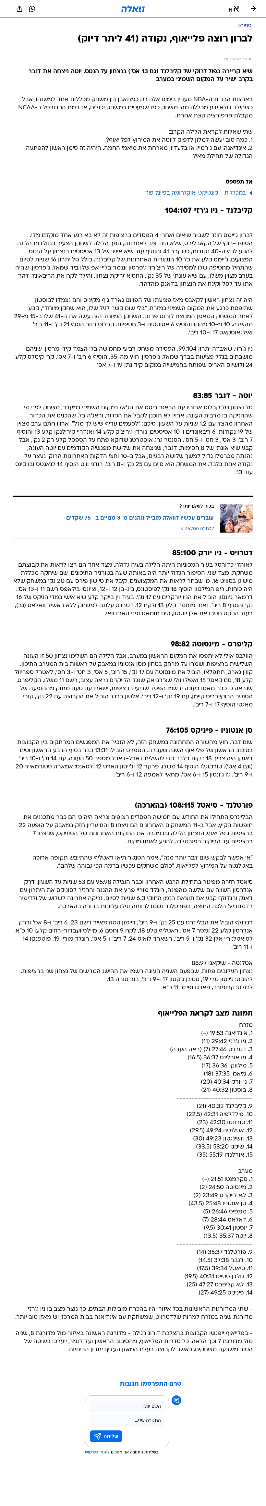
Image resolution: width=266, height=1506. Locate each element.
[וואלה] (133, 9)
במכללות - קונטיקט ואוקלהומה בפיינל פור (195, 193)
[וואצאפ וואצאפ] (32, 9)
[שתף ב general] (19, 8)
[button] (234, 9)
